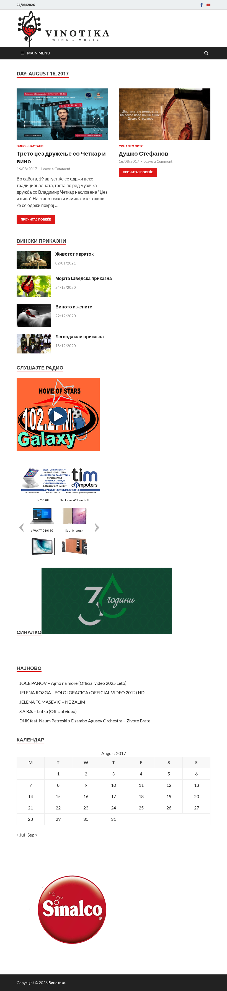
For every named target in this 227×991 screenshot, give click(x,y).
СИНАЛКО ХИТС (131, 146)
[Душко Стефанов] (164, 116)
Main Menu (38, 53)
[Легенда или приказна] (34, 337)
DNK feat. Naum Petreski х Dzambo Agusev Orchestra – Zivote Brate (84, 720)
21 (30, 807)
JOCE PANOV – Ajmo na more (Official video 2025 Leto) (73, 683)
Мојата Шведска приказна (83, 278)
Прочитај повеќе (34, 218)
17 (113, 796)
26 (168, 807)
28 (30, 819)
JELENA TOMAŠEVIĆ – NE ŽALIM (52, 701)
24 (113, 807)
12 (168, 785)
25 (141, 807)
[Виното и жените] (34, 307)
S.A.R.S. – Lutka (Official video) (48, 711)
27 (196, 807)
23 (85, 807)
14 (30, 796)
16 (85, 796)
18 (141, 796)
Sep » (32, 834)
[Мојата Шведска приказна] (34, 278)
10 (113, 785)
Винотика (56, 982)
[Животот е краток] (34, 254)
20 (196, 796)
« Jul (21, 834)
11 (141, 785)
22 (58, 807)
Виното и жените (73, 306)
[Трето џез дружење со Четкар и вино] (62, 116)
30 (85, 819)
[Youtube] (208, 4)
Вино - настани (30, 146)
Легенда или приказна (79, 336)
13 (196, 785)
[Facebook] (201, 4)
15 (58, 796)
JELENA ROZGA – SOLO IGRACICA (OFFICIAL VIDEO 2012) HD (82, 692)
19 (168, 796)
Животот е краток (74, 253)
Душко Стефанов (143, 153)
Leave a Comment (55, 169)
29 (58, 819)
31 (113, 819)
